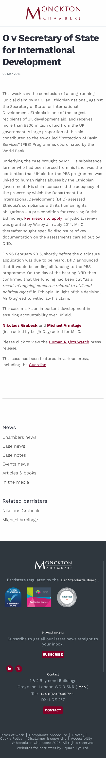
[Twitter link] (19, 668)
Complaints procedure (48, 735)
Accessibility (81, 738)
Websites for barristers (36, 748)
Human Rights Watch (69, 342)
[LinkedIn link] (9, 668)
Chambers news (19, 437)
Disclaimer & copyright (47, 738)
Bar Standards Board (79, 580)
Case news (13, 446)
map (82, 687)
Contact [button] (53, 710)
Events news (15, 463)
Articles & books (19, 472)
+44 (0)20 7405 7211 (56, 694)
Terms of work (12, 735)
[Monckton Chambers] (53, 13)
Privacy (78, 735)
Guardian (37, 364)
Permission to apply (43, 218)
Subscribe (53, 654)
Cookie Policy (11, 738)
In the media (15, 482)
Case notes (14, 455)
